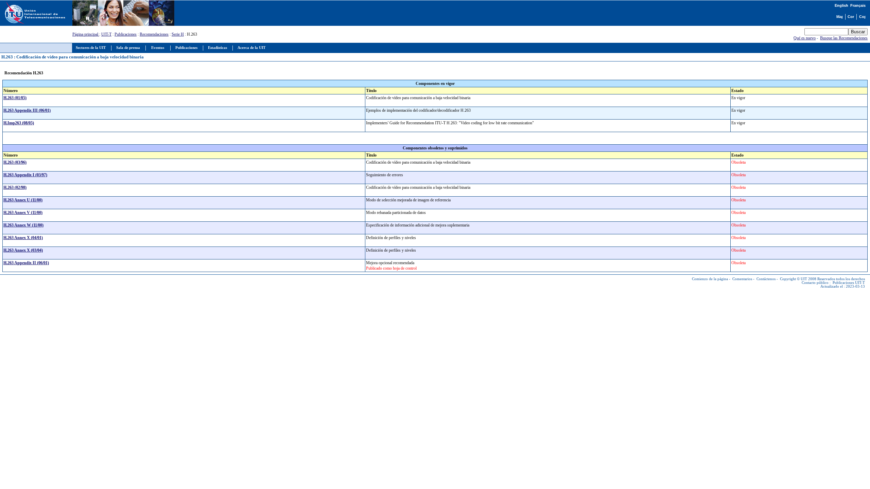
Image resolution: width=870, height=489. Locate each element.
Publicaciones (126, 34)
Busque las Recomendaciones (844, 38)
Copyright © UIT (793, 279)
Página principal (85, 34)
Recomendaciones (154, 34)
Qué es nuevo (805, 38)
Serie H (178, 34)
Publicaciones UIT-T (849, 283)
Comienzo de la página (710, 279)
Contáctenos (766, 279)
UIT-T (106, 34)
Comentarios (742, 279)
